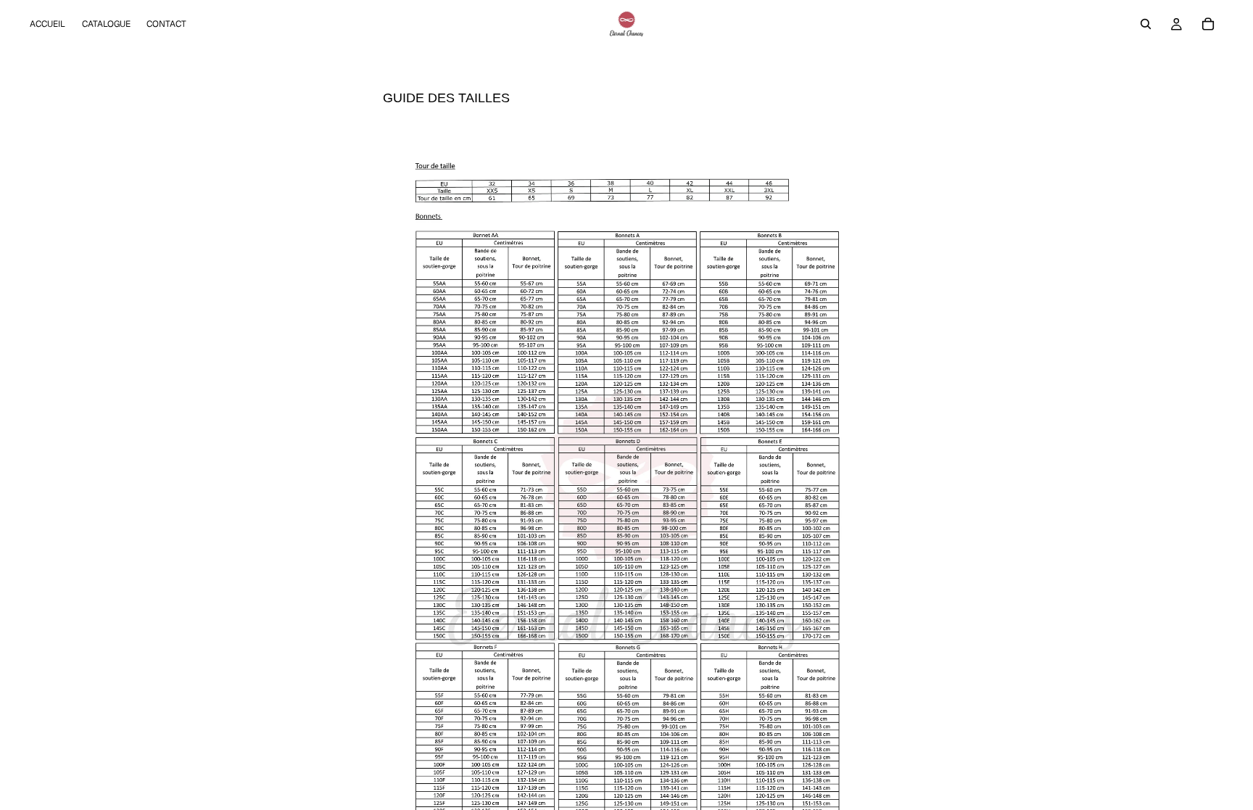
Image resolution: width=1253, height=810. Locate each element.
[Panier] (1208, 24)
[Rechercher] (1146, 24)
